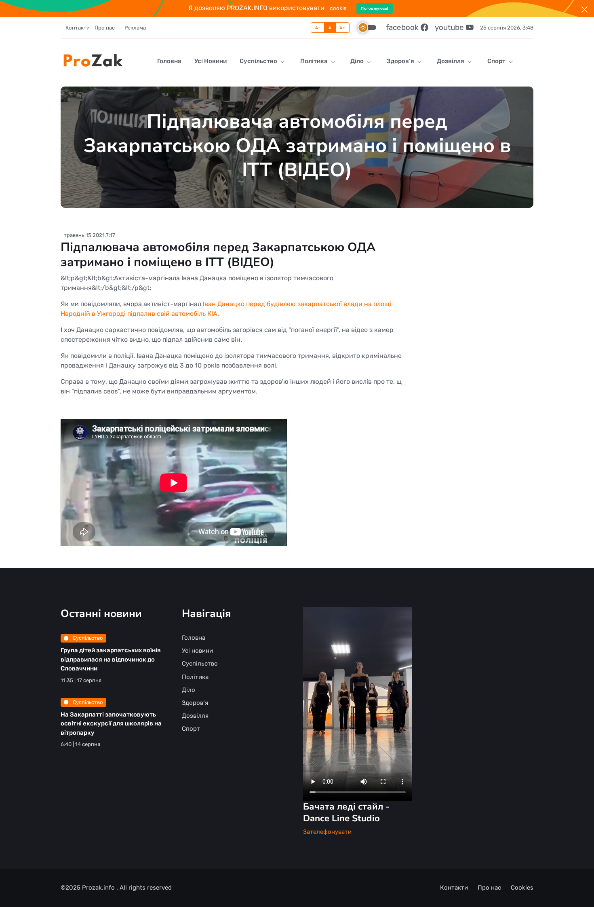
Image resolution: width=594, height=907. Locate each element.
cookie (338, 8)
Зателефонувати (327, 831)
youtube (450, 27)
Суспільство (259, 61)
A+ (342, 27)
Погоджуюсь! (375, 8)
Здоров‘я (401, 61)
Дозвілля (451, 61)
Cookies (522, 887)
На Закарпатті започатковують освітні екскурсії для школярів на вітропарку (111, 723)
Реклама (135, 28)
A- (317, 27)
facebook (403, 27)
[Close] (584, 9)
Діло (357, 61)
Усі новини (210, 61)
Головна (169, 61)
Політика (314, 61)
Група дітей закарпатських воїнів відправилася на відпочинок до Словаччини (111, 659)
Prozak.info (99, 887)
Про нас (105, 28)
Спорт (497, 61)
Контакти (77, 28)
